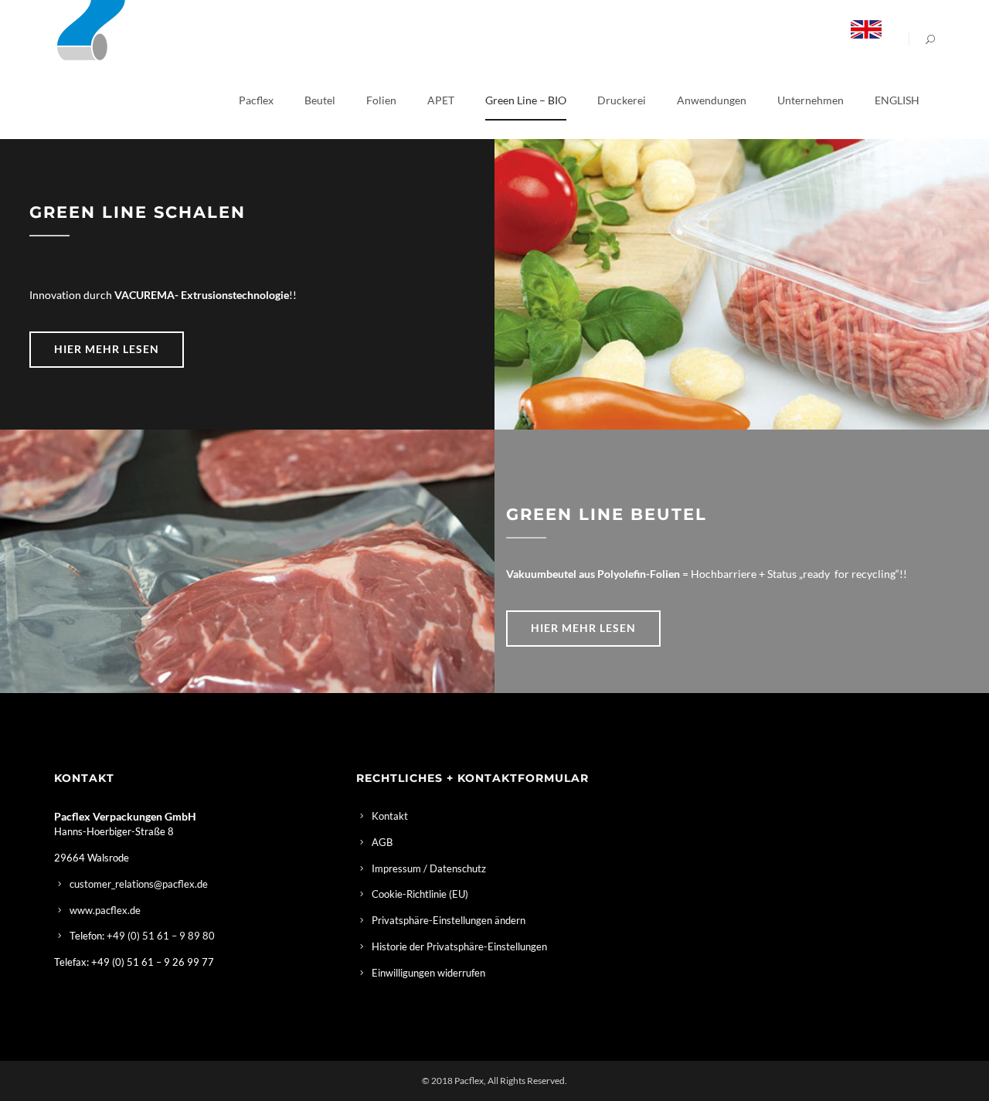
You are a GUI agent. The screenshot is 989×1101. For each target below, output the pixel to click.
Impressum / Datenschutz (429, 868)
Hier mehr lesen (106, 348)
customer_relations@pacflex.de (139, 884)
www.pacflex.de (105, 910)
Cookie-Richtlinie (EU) (420, 894)
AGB (382, 842)
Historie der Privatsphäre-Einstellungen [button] (459, 946)
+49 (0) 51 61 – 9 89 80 (161, 935)
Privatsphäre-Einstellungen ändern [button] (448, 920)
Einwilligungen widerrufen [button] (428, 973)
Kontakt (390, 816)
